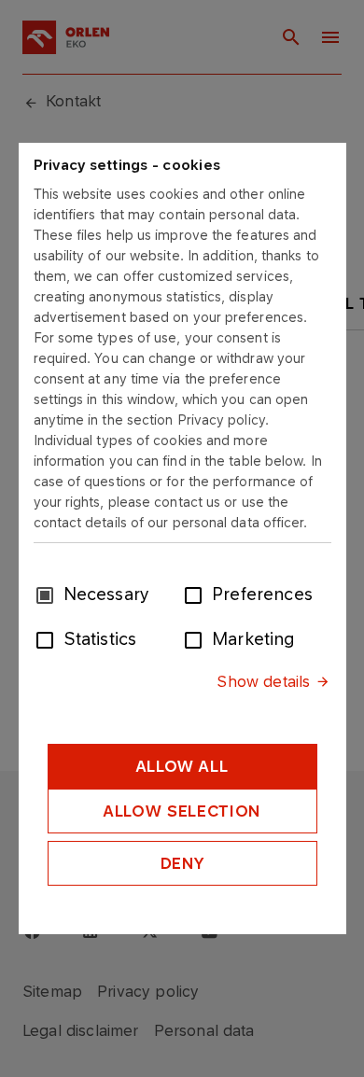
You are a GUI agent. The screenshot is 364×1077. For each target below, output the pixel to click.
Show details (263, 681)
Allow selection (182, 811)
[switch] (197, 593)
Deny (182, 863)
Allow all (182, 766)
